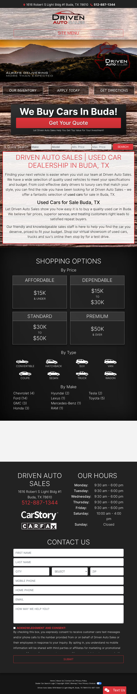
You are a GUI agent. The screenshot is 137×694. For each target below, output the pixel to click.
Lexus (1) (58, 398)
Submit (68, 659)
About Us (60, 681)
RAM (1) (57, 408)
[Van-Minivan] (110, 363)
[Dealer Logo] (68, 17)
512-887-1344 (104, 4)
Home (52, 681)
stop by (79, 237)
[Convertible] (25, 363)
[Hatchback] (53, 363)
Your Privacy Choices (87, 683)
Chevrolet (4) (23, 393)
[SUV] (82, 363)
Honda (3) (21, 408)
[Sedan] (53, 375)
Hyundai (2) (60, 393)
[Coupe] (25, 375)
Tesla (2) (95, 393)
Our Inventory (22, 90)
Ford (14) (20, 398)
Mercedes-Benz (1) (66, 403)
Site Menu (68, 33)
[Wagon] (110, 375)
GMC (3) (20, 403)
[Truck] (82, 375)
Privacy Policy (81, 681)
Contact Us (69, 681)
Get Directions (114, 90)
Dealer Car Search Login (45, 683)
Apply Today (68, 90)
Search (123, 146)
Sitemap (73, 683)
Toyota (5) (97, 398)
